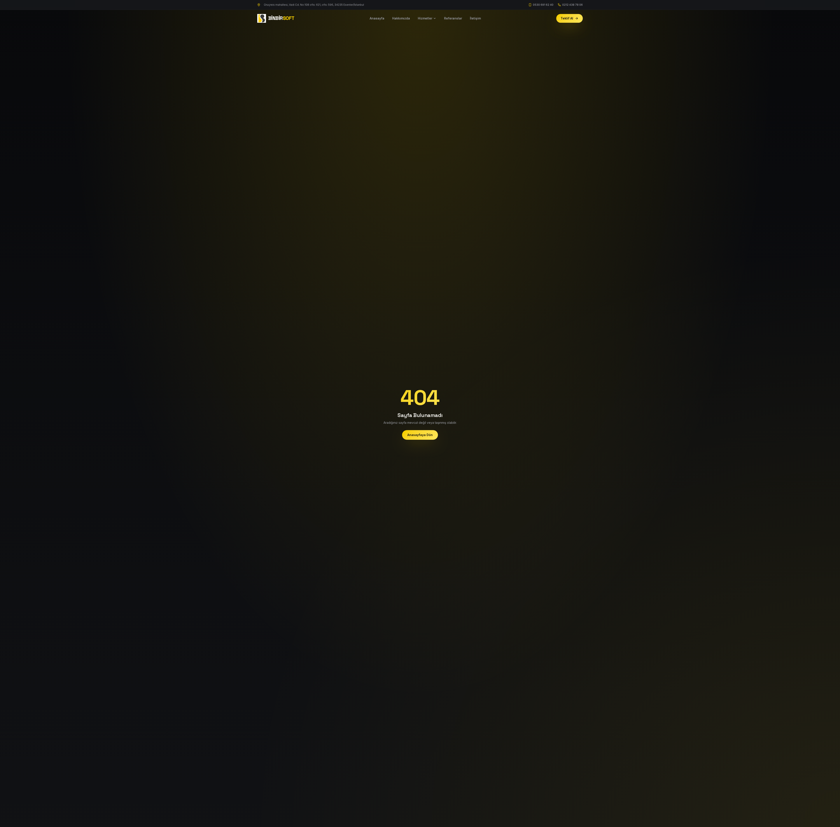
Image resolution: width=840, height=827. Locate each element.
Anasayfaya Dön (420, 435)
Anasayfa (377, 18)
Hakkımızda (401, 18)
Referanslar (453, 18)
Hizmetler (425, 18)
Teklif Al (567, 18)
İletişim (475, 18)
